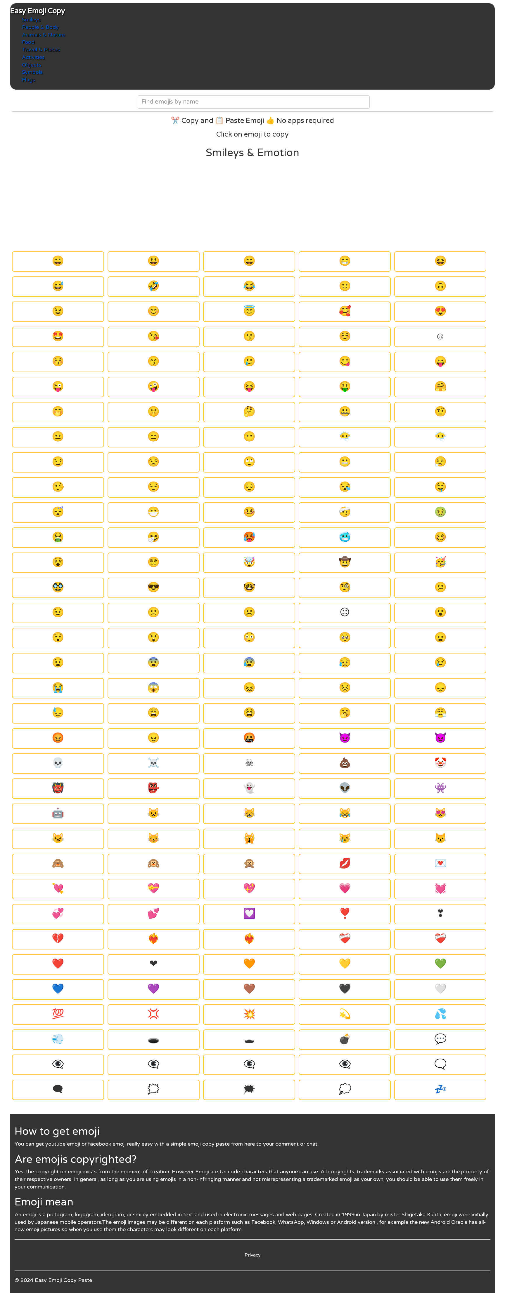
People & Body (40, 27)
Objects (31, 65)
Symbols (32, 72)
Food (28, 42)
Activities (33, 57)
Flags (28, 79)
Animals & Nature (43, 35)
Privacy (253, 1255)
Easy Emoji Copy (37, 11)
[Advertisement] (252, 205)
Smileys (31, 19)
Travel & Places (41, 49)
